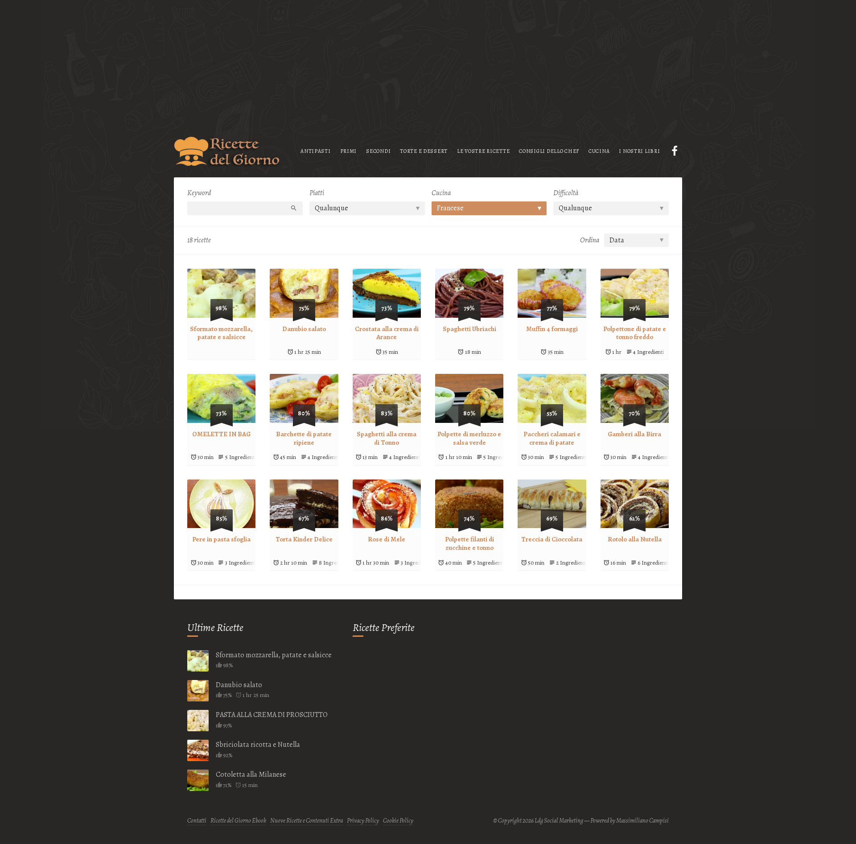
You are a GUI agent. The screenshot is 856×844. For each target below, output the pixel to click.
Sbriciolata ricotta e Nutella (258, 745)
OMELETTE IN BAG (221, 434)
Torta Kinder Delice (304, 539)
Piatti (316, 193)
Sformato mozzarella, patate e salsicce (221, 333)
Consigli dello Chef (549, 151)
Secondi (378, 151)
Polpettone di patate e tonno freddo (634, 333)
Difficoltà (565, 193)
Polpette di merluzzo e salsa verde (469, 438)
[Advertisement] (428, 62)
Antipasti (315, 151)
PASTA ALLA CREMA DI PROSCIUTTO (272, 715)
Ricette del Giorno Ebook (238, 820)
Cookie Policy (398, 820)
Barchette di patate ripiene (304, 438)
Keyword (199, 193)
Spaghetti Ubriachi (469, 328)
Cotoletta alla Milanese (251, 774)
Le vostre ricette (483, 151)
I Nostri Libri (639, 151)
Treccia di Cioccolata (551, 539)
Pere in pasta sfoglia (221, 539)
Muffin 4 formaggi (552, 328)
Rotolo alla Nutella (635, 539)
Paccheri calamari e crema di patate (551, 438)
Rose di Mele (386, 539)
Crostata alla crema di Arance (387, 333)
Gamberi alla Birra (634, 434)
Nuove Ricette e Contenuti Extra (306, 820)
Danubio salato (304, 328)
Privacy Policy (363, 820)
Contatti (196, 820)
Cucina (598, 151)
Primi (348, 151)
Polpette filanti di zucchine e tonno (469, 543)
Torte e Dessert (424, 151)
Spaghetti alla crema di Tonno (386, 438)
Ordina (589, 240)
